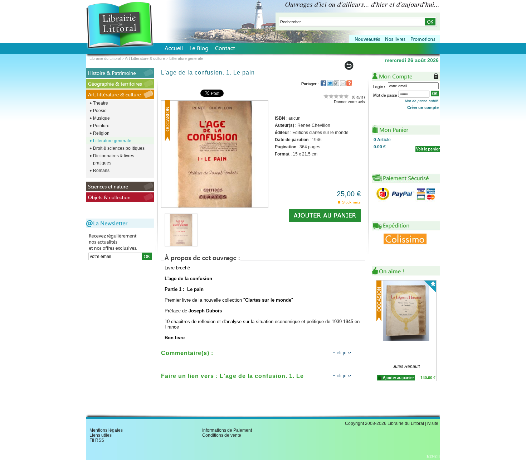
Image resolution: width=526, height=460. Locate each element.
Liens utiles (100, 435)
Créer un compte (423, 107)
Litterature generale (112, 140)
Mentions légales (106, 430)
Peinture (101, 125)
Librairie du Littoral (105, 58)
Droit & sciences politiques (119, 148)
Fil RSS (96, 440)
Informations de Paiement (227, 430)
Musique (101, 118)
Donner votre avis (349, 102)
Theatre (100, 103)
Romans (101, 170)
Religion (101, 133)
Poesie (100, 110)
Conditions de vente (221, 435)
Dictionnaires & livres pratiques (113, 159)
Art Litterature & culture (145, 58)
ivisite (432, 423)
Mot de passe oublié (422, 101)
